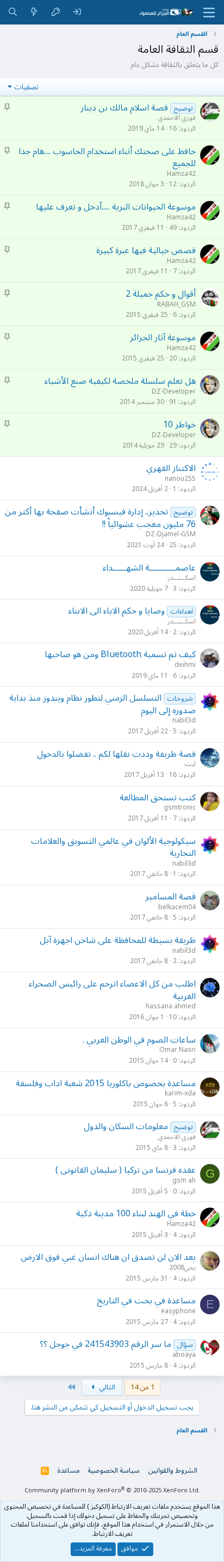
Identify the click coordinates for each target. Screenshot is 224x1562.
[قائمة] (209, 12)
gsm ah (184, 1180)
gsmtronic (180, 807)
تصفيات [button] (26, 87)
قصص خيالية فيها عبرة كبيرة (146, 250)
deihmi (185, 665)
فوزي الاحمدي (177, 118)
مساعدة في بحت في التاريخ (146, 1300)
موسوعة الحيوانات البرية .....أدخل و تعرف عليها (116, 207)
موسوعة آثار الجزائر (163, 337)
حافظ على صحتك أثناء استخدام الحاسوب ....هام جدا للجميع (107, 157)
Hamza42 (181, 174)
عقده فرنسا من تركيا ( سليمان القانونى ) (125, 1170)
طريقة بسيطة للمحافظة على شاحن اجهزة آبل (118, 940)
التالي (106, 1387)
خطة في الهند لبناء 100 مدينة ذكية (136, 1213)
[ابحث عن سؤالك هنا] (12, 12)
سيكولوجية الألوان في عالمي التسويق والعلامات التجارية (113, 847)
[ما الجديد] (34, 12)
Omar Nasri (177, 1050)
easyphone (178, 1311)
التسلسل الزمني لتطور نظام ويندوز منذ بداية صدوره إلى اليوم (102, 704)
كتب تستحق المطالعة (158, 797)
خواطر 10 (179, 424)
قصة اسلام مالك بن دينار (124, 108)
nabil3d (184, 720)
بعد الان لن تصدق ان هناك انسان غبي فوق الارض (108, 1257)
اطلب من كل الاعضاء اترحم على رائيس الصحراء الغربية (112, 990)
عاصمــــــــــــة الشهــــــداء (149, 568)
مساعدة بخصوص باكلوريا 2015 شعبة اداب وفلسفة (106, 1083)
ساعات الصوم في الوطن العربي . (139, 1040)
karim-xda (180, 1093)
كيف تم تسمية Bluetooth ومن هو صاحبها (120, 654)
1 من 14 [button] (142, 1387)
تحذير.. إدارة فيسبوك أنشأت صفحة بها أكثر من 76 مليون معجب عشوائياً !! (100, 518)
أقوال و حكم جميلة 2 (161, 294)
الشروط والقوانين (172, 1470)
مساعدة (68, 1470)
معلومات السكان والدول (126, 1126)
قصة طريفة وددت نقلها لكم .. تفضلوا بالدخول (116, 754)
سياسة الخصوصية (114, 1470)
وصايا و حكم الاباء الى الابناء (117, 611)
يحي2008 (182, 1268)
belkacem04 (177, 907)
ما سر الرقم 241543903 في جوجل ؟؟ (105, 1344)
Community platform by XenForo (112, 1490)
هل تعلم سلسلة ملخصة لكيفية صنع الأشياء (120, 381)
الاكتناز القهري (171, 468)
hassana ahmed (171, 1006)
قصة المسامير (170, 896)
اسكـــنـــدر (181, 578)
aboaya (184, 1355)
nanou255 (180, 479)
